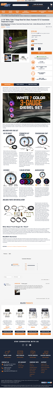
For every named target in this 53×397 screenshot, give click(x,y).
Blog (30, 375)
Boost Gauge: (34, 39)
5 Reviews (9, 328)
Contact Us (32, 365)
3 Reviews (22, 328)
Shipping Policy (44, 369)
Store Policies (32, 370)
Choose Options (7, 331)
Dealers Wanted (33, 369)
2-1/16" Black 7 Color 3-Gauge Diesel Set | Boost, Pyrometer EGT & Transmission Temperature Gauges (7, 323)
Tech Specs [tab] (20, 84)
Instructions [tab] (32, 84)
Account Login (21, 365)
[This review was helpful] (46, 298)
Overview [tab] (7, 84)
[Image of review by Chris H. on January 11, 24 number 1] (17, 292)
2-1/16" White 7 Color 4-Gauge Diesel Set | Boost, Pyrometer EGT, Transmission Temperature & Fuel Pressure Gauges (33, 323)
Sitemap (42, 372)
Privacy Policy (32, 372)
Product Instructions (45, 365)
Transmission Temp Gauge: (37, 43)
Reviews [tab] (5, 253)
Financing (43, 370)
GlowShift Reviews (33, 367)
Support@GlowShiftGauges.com (10, 370)
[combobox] (8, 277)
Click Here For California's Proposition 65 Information (17, 246)
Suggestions (32, 374)
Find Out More (7, 357)
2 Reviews (47, 328)
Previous (3, 58)
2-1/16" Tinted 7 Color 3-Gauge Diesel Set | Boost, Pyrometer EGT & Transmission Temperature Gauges (20, 323)
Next (28, 58)
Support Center (44, 364)
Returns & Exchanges (45, 367)
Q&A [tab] (10, 253)
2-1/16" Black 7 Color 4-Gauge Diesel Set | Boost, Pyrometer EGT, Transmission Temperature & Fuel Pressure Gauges (45, 323)
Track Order (20, 367)
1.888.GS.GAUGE (38, 4)
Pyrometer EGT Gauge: (36, 35)
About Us (31, 364)
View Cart (20, 364)
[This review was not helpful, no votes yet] (48, 298)
